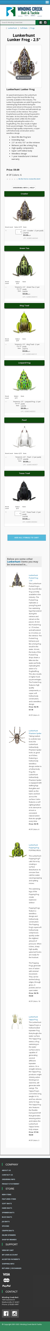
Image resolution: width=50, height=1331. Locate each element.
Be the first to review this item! (29, 179)
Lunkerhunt (12, 28)
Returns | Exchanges (11, 1268)
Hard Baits (7, 1208)
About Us (6, 1170)
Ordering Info (8, 1179)
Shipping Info (8, 1264)
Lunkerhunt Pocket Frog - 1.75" (34, 578)
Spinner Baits (8, 1212)
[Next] (36, 63)
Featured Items (9, 1199)
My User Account (10, 1255)
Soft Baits (24, 28)
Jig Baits (6, 1221)
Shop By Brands (9, 1239)
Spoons (5, 1226)
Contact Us (7, 1175)
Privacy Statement (10, 1184)
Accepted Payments (11, 1259)
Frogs (32, 28)
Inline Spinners (9, 1235)
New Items (6, 1194)
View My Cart (8, 1250)
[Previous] (11, 63)
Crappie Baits (8, 1230)
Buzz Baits (7, 1217)
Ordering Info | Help (24, 187)
